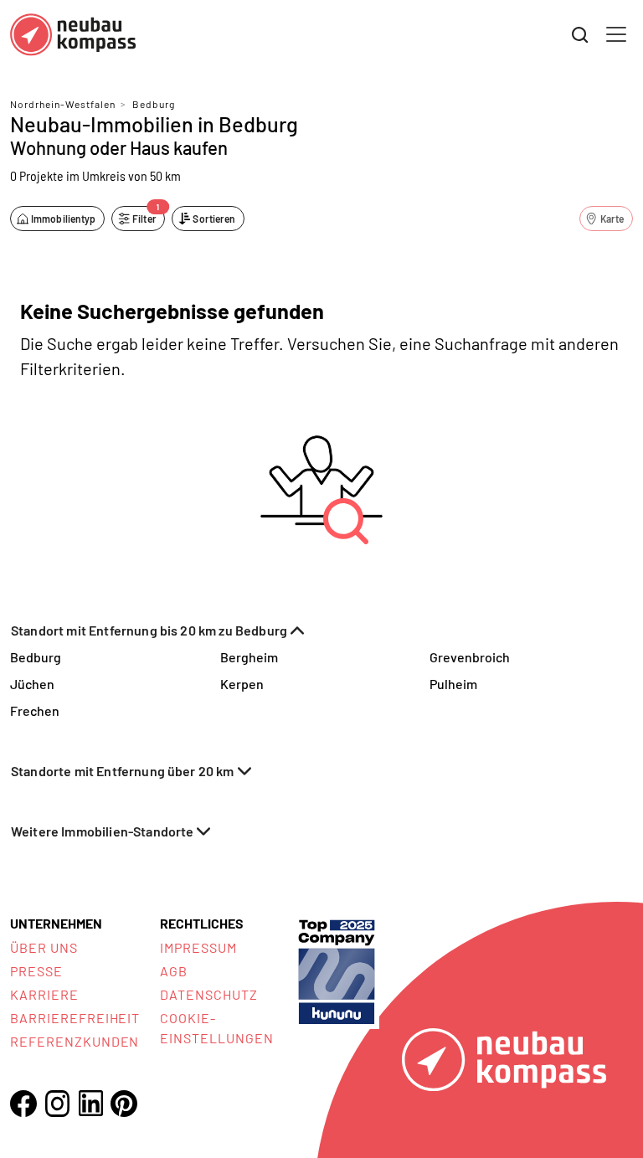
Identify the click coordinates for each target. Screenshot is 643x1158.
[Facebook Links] (23, 1103)
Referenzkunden (74, 1041)
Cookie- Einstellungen (216, 1028)
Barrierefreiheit (75, 1018)
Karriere (44, 994)
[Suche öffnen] (580, 35)
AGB (174, 971)
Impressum (198, 947)
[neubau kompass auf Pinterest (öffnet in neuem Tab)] (124, 1103)
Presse (36, 971)
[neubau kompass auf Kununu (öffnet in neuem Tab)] (336, 970)
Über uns (44, 947)
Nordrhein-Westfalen (63, 104)
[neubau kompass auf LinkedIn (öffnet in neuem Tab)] (90, 1103)
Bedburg (153, 104)
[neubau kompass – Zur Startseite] (73, 34)
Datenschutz (209, 994)
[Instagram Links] (57, 1103)
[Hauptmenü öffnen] (616, 34)
